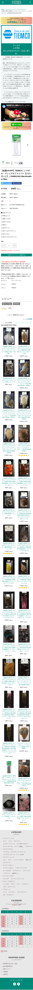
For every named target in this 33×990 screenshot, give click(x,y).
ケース (5, 892)
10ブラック (6, 228)
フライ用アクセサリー (22, 843)
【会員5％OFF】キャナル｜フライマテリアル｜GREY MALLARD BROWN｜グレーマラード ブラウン (24, 482)
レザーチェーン (17, 870)
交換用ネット (15, 873)
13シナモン (6, 234)
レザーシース (26, 870)
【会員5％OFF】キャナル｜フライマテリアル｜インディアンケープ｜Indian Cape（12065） (9, 350)
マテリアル (6, 852)
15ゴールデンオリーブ (9, 237)
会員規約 (5, 971)
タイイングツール (21, 9)
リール (10, 841)
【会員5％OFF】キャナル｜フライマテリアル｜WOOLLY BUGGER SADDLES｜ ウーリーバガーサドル (24, 547)
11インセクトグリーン (9, 231)
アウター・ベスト (15, 884)
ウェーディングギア (8, 876)
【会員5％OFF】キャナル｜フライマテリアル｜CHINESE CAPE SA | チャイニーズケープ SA (24, 350)
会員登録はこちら (15, 22)
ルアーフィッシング (8, 857)
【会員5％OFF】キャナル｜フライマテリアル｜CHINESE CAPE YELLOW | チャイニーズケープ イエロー (9, 580)
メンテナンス (6, 873)
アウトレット (6, 889)
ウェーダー (6, 878)
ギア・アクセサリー (8, 894)
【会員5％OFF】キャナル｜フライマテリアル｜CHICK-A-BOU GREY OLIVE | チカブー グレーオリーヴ (9, 614)
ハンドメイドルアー (18, 860)
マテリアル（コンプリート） (18, 852)
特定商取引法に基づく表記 (10, 963)
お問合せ (5, 974)
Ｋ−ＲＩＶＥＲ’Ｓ (17, 980)
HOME (2, 9)
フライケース (28, 846)
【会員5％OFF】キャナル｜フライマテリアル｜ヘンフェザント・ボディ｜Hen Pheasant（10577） (24, 782)
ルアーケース (6, 862)
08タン (5, 225)
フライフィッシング (10, 9)
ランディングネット (8, 865)
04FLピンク (6, 215)
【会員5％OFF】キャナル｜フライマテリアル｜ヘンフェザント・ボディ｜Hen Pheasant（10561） (24, 447)
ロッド (5, 841)
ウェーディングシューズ (17, 878)
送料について (6, 969)
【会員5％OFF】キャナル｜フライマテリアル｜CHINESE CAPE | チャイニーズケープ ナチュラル (24, 580)
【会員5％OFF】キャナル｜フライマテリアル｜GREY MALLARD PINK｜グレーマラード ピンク (24, 816)
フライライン (17, 841)
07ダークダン (7, 222)
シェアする (17, 183)
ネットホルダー (7, 870)
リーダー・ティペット (9, 843)
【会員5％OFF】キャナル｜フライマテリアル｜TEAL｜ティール (9, 380)
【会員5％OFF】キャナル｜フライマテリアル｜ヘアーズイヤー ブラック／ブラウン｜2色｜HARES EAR (24, 681)
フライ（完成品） (19, 846)
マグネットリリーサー (21, 868)
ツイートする (6, 183)
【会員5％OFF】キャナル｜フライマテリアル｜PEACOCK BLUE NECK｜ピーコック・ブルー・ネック (24, 647)
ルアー (10, 860)
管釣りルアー (29, 860)
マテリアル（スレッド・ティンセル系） (13, 854)
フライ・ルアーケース (9, 886)
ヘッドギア (6, 884)
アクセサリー (25, 884)
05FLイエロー (7, 218)
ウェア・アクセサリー (9, 881)
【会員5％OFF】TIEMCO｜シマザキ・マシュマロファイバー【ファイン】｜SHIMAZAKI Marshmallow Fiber (9, 779)
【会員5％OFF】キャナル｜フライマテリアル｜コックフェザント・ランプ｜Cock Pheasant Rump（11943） (24, 382)
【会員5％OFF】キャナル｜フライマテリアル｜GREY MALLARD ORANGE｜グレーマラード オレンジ (9, 482)
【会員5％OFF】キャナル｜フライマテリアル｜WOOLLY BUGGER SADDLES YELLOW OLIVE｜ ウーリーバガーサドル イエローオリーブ (9, 748)
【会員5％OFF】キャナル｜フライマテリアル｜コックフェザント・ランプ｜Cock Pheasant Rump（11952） (9, 414)
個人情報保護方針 (8, 966)
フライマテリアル (8, 849)
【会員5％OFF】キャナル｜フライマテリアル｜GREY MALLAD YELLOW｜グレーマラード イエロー (9, 681)
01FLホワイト (7, 212)
